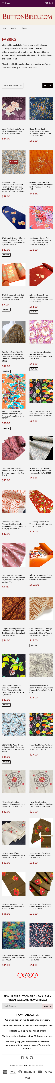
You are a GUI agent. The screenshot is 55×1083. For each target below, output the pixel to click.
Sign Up (47, 1006)
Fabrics (13, 28)
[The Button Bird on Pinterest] (26, 1058)
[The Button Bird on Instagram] (31, 1058)
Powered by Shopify (36, 1066)
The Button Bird (21, 1066)
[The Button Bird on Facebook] (22, 1058)
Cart (51, 3)
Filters (47, 85)
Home (4, 28)
